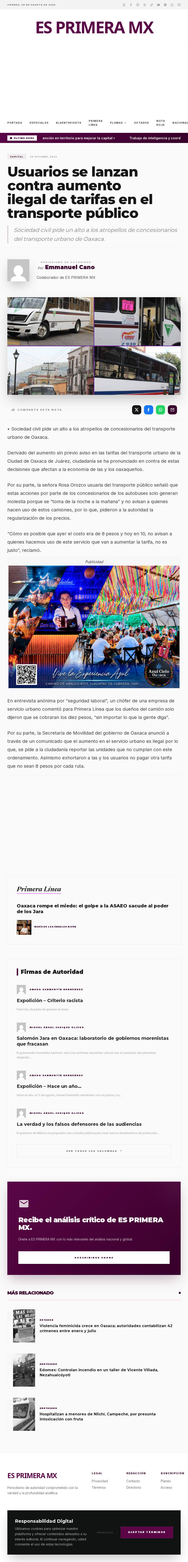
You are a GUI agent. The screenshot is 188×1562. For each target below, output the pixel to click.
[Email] (179, 4)
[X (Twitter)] (136, 409)
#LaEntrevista (68, 122)
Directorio (133, 1487)
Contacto (133, 1481)
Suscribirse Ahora (94, 1257)
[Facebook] (131, 4)
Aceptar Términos (147, 1532)
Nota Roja (160, 122)
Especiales (39, 122)
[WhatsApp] (160, 409)
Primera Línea (96, 122)
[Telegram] (165, 4)
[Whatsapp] (172, 4)
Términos (99, 1487)
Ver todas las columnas (94, 1150)
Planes (166, 1481)
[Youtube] (158, 4)
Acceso (166, 1487)
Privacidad (105, 1532)
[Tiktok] (151, 4)
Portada (14, 122)
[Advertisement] (94, 79)
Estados (141, 122)
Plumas (118, 123)
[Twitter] (124, 4)
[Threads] (144, 4)
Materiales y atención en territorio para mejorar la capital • (63, 138)
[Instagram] (137, 4)
